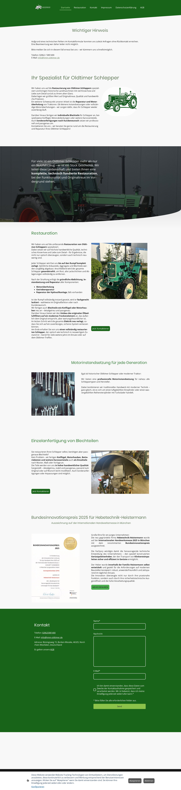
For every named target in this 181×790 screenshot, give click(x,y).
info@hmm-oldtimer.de (49, 57)
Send (119, 706)
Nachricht (98, 633)
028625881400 (49, 632)
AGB (52, 649)
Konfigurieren (37, 786)
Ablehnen (149, 780)
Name (96, 621)
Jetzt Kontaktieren (100, 328)
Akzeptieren (134, 780)
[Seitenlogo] (42, 7)
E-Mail (96, 671)
